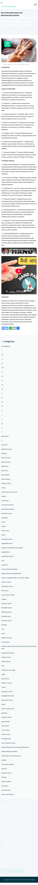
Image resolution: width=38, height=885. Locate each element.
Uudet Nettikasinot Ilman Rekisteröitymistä (15, 747)
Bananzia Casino (6, 449)
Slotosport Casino (7, 700)
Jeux (2, 560)
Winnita (3, 777)
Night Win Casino (6, 638)
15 (2, 380)
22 (2, 402)
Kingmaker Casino (7, 586)
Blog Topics (5, 466)
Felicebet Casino (6, 513)
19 (2, 389)
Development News (7, 509)
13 (2, 372)
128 (2, 367)
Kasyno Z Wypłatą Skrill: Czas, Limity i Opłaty (15, 578)
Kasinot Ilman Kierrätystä (9, 569)
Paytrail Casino (6, 657)
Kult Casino (4, 590)
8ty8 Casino (5, 436)
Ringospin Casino (6, 691)
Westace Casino (6, 773)
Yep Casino (4, 786)
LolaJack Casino (6, 603)
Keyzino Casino (6, 582)
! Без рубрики (5, 346)
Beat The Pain (5, 457)
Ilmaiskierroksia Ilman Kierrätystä (12, 548)
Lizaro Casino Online (7, 595)
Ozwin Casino (5, 642)
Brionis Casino (5, 479)
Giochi (3, 535)
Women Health (6, 781)
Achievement (7, 846)
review (3, 687)
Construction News (7, 505)
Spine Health (5, 721)
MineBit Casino (6, 616)
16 (2, 385)
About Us (6, 842)
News (3, 633)
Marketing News (6, 612)
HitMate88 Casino (7, 543)
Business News (6, 483)
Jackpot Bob (5, 552)
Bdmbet (4, 453)
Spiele (3, 704)
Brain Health (5, 475)
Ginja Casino (5, 530)
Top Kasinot (5, 726)
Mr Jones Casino (6, 620)
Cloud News (5, 500)
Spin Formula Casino (7, 708)
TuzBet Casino (6, 734)
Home (5, 839)
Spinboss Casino (6, 717)
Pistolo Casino (5, 661)
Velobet (3, 760)
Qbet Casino (5, 678)
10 (2, 355)
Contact (5, 856)
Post (2, 666)
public (3, 674)
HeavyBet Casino (6, 539)
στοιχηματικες (6, 790)
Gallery (5, 849)
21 (2, 397)
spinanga (4, 713)
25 (2, 406)
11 (2, 359)
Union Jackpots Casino (8, 743)
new (2, 629)
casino (3, 487)
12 (2, 363)
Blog (4, 853)
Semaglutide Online (7, 696)
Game (3, 522)
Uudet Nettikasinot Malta (9, 751)
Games (3, 526)
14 (2, 376)
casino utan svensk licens (9, 492)
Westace (4, 768)
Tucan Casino (5, 730)
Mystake (4, 625)
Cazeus (3, 496)
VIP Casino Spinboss (7, 764)
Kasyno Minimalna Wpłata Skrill (11, 573)
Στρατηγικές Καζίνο (7, 794)
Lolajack (4, 599)
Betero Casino (5, 462)
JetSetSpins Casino (7, 556)
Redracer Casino (6, 683)
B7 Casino (4, 445)
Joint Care (4, 565)
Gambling (4, 517)
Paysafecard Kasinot (7, 653)
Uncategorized (6, 738)
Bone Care (4, 470)
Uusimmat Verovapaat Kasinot (11, 756)
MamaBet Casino (6, 608)
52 (2, 423)
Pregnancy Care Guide (8, 670)
